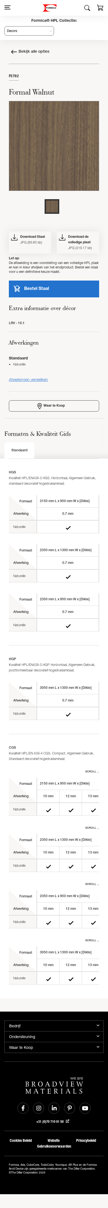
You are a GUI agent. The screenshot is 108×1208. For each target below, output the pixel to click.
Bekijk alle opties (34, 52)
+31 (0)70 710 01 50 (50, 1122)
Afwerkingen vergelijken (28, 379)
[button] (100, 8)
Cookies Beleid (21, 1140)
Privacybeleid (86, 1140)
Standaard (19, 450)
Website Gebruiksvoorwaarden (53, 1143)
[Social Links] (23, 1108)
